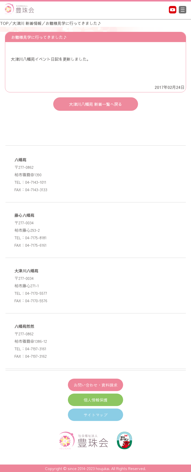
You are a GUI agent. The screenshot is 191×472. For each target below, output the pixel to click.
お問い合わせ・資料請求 (95, 385)
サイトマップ (95, 415)
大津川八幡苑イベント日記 (35, 59)
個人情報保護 (95, 400)
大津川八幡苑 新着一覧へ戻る (95, 104)
